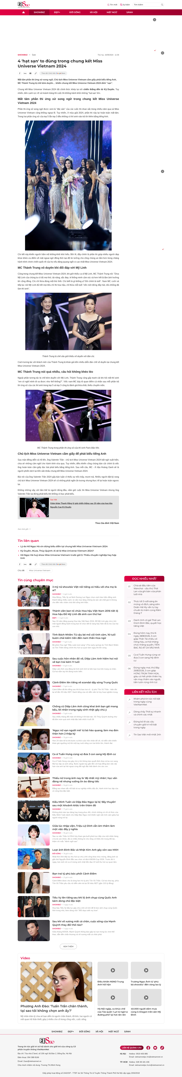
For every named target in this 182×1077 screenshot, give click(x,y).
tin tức (148, 699)
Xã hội (93, 12)
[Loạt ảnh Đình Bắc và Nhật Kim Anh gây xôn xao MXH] (34, 859)
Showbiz (39, 12)
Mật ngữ (112, 12)
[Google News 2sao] (53, 73)
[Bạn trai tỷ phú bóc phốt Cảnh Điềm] (34, 882)
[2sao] (23, 12)
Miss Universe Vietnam (39, 570)
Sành (129, 12)
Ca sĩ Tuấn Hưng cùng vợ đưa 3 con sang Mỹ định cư (84, 754)
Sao (34, 54)
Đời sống (74, 12)
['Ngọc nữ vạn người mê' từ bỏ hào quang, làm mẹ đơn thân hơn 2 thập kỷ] (34, 739)
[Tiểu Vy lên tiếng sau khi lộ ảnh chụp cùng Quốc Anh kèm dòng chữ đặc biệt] (34, 906)
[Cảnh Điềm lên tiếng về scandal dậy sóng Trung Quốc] (34, 691)
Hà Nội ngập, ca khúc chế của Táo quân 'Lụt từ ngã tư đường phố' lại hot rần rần (113, 1012)
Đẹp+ (57, 12)
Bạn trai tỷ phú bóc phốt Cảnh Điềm (74, 873)
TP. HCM (124, 1062)
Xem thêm (68, 946)
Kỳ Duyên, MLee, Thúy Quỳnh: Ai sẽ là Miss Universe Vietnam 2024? (57, 551)
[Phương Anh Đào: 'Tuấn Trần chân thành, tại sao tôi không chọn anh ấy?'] (56, 982)
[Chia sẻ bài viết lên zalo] (25, 73)
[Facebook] (148, 1048)
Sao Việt (53, 500)
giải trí (145, 724)
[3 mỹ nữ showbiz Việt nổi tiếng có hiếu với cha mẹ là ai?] (34, 596)
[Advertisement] (144, 91)
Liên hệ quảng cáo (131, 1048)
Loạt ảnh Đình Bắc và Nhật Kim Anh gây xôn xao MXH (85, 849)
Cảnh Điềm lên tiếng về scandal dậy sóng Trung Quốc (85, 682)
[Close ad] (154, 19)
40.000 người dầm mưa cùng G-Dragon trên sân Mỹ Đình (146, 1012)
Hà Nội (123, 1054)
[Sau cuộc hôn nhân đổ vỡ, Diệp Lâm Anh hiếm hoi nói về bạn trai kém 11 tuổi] (34, 667)
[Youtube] (155, 1048)
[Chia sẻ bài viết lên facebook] (20, 73)
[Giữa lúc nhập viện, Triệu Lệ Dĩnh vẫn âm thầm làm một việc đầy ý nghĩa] (34, 835)
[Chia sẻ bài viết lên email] (30, 73)
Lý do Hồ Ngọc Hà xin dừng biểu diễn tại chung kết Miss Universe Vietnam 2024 (64, 546)
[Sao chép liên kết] (36, 73)
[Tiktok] (162, 1048)
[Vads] (154, 50)
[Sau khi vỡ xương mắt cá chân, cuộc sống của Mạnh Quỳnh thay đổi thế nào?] (34, 930)
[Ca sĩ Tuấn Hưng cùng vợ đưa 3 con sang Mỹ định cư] (34, 763)
